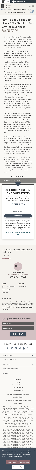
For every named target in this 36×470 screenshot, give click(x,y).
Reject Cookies (24, 462)
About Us (6, 364)
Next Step (18, 216)
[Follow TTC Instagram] (12, 348)
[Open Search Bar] (30, 6)
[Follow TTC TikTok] (20, 348)
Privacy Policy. (18, 229)
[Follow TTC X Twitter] (28, 348)
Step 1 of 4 (19, 204)
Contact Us (7, 355)
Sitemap (18, 382)
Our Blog (6, 373)
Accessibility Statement (18, 385)
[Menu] (33, 6)
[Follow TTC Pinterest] (16, 348)
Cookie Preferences (18, 390)
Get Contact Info (18, 12)
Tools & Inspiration (11, 369)
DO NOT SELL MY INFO (18, 387)
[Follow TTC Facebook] (8, 348)
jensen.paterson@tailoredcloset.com (18, 274)
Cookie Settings (18, 467)
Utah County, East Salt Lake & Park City (16, 10)
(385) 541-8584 (18, 277)
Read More (6, 294)
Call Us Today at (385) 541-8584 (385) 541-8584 (18, 233)
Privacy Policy (18, 379)
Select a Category (11, 180)
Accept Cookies (11, 462)
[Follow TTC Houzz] (24, 348)
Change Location (7, 12)
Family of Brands (10, 360)
